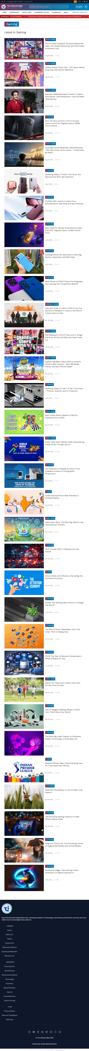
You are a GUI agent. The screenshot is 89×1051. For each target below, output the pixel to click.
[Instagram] (82, 2)
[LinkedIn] (42, 1032)
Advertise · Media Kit (79, 12)
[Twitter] (87, 2)
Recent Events (50, 143)
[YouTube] (85, 2)
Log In (80, 6)
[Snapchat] (55, 1032)
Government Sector (41, 12)
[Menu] (86, 6)
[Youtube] (33, 1032)
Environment (14, 12)
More (66, 12)
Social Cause (26, 12)
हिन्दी (79, 1)
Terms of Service (59, 1049)
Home (5, 12)
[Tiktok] (51, 1032)
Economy (48, 491)
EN (75, 1)
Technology (56, 12)
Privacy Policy (50, 1049)
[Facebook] (38, 1032)
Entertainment (50, 39)
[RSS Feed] (59, 1032)
